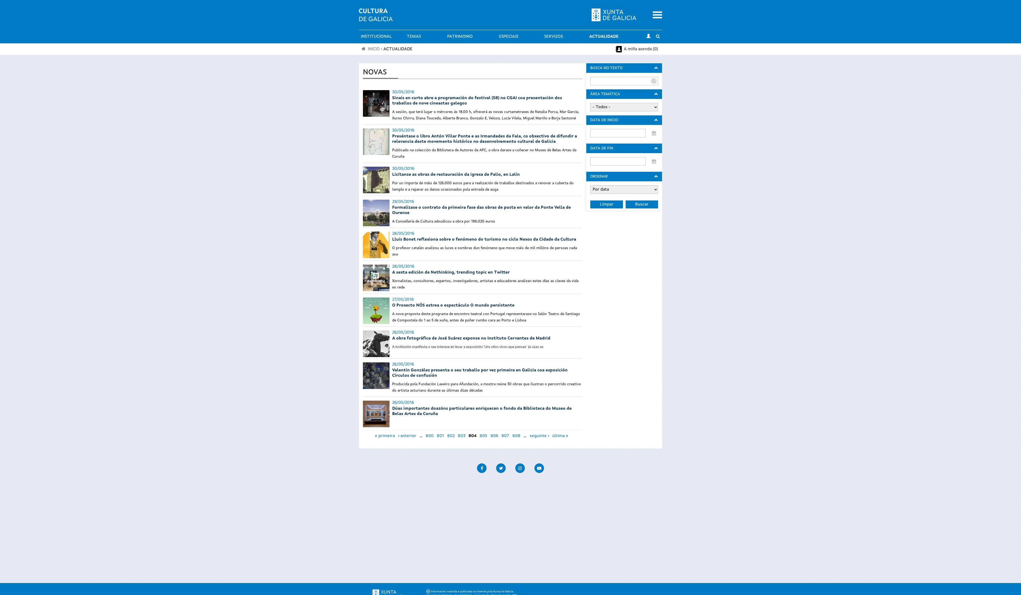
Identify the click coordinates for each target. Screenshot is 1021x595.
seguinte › (539, 436)
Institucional (376, 37)
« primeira (385, 436)
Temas (414, 37)
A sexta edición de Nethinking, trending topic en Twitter (451, 272)
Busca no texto (606, 68)
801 (440, 436)
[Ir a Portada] (376, 18)
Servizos (553, 37)
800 (430, 436)
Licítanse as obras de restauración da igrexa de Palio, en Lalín (456, 175)
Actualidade (603, 37)
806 (494, 436)
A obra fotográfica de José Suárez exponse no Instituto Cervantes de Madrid (471, 338)
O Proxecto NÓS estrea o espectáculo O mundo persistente (453, 305)
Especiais (508, 37)
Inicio (374, 49)
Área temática (605, 94)
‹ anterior (407, 436)
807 (505, 436)
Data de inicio (604, 120)
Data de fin (601, 148)
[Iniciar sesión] (648, 36)
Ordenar (599, 176)
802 (451, 436)
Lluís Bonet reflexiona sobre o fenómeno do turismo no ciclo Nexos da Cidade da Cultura (484, 239)
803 (461, 436)
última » (560, 436)
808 (516, 436)
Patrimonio (460, 37)
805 (483, 436)
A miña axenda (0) (641, 49)
